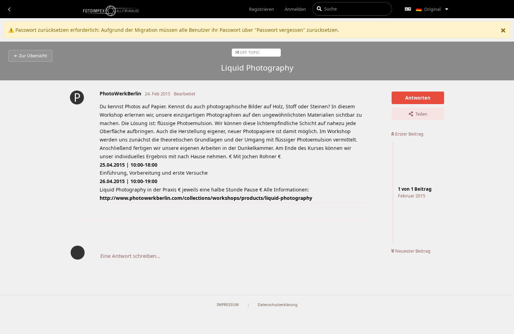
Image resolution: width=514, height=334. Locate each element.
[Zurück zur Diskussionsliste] (9, 9)
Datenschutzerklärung (278, 304)
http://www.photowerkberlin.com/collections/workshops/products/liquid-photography (206, 198)
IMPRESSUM (228, 304)
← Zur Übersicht (30, 55)
